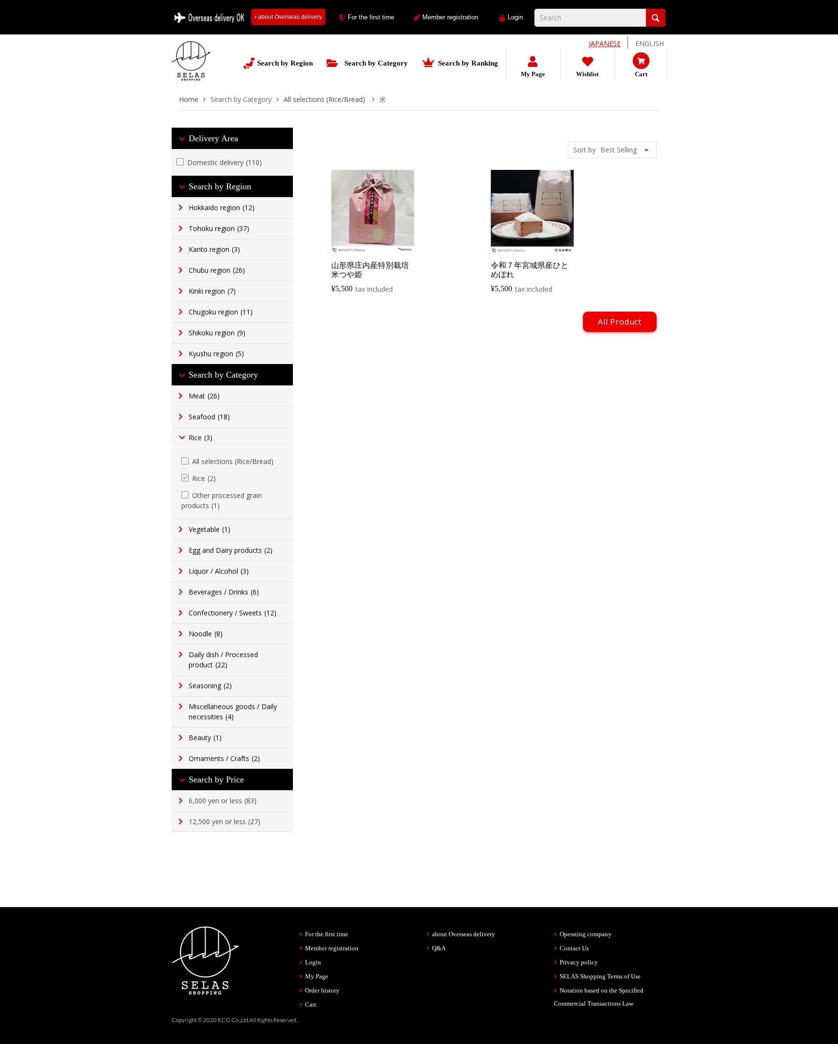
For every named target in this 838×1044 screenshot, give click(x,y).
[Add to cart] (373, 244)
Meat (204, 395)
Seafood (209, 416)
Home (188, 99)
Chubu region (217, 270)
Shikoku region (217, 332)
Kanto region (214, 249)
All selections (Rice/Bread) (325, 99)
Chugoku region (221, 311)
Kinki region (212, 291)
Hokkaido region (222, 207)
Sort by (584, 149)
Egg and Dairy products (231, 550)
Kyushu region (216, 353)
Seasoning (210, 685)
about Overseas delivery (289, 17)
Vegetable (209, 529)
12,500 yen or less (224, 821)
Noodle (206, 633)
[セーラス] (191, 68)
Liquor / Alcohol (219, 571)
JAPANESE (605, 43)
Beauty (205, 737)
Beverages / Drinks (224, 592)
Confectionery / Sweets (232, 612)
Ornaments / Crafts (224, 758)
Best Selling (618, 149)
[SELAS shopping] (206, 959)
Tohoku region (219, 228)
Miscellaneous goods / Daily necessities (233, 711)
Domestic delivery (224, 162)
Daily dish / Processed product (223, 659)
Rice (200, 437)
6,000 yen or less (223, 800)
